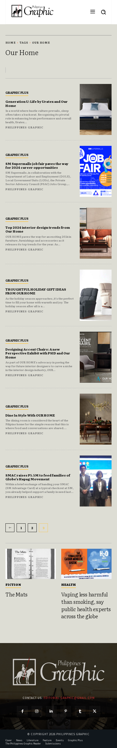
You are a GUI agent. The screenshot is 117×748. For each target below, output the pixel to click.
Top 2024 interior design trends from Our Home (37, 229)
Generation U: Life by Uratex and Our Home (36, 103)
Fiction (13, 584)
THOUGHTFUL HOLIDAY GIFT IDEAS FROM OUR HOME (35, 291)
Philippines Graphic (24, 127)
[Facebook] (22, 711)
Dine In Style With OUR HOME (30, 415)
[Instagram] (37, 711)
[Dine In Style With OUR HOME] (96, 419)
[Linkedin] (51, 711)
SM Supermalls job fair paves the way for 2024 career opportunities (36, 165)
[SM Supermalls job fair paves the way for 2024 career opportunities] (96, 171)
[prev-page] (9, 527)
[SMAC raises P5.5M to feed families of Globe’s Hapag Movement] (96, 481)
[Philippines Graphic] (32, 11)
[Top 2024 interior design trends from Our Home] (96, 233)
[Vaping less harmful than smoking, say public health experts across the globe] (86, 564)
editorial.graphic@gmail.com (69, 698)
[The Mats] (30, 564)
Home (10, 42)
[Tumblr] (80, 711)
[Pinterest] (65, 711)
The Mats (16, 594)
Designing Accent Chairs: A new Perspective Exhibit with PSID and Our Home (37, 353)
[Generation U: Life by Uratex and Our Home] (96, 109)
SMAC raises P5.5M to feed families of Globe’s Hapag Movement (37, 477)
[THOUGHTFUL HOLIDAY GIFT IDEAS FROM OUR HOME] (96, 295)
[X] (94, 711)
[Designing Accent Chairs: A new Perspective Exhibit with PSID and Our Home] (96, 357)
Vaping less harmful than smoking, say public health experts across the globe (86, 605)
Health (68, 584)
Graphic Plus (16, 92)
